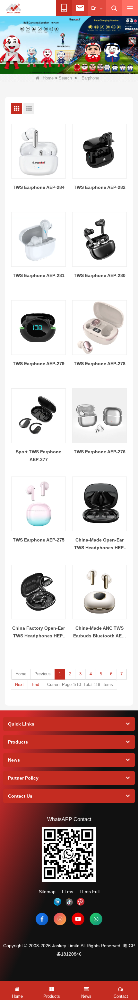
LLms (67, 891)
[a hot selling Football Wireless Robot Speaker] (69, 44)
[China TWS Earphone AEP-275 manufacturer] (38, 504)
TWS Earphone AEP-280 (99, 275)
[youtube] (78, 918)
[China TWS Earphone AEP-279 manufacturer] (38, 328)
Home (48, 78)
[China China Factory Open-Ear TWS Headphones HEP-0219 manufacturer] (38, 592)
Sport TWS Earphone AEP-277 (38, 455)
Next (19, 684)
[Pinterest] (80, 902)
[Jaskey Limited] (14, 8)
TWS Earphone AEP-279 (39, 363)
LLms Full (89, 891)
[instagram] (60, 918)
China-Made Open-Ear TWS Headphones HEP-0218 (99, 544)
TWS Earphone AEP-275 (39, 539)
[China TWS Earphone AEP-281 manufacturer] (38, 239)
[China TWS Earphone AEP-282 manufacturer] (99, 151)
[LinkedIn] (57, 902)
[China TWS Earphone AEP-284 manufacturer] (38, 151)
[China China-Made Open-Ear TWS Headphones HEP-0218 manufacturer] (99, 504)
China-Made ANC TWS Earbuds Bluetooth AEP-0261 (99, 632)
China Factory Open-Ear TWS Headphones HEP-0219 (38, 632)
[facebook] (42, 918)
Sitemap (47, 891)
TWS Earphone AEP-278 (99, 363)
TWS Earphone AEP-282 (99, 187)
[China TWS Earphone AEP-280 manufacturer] (99, 239)
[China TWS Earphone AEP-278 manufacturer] (99, 328)
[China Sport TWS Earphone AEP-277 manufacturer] (38, 416)
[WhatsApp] (96, 918)
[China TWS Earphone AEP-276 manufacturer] (99, 416)
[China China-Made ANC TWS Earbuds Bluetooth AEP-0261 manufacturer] (99, 592)
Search (65, 78)
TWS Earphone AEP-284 (39, 187)
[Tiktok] (69, 902)
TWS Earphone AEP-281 (39, 275)
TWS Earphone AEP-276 (99, 451)
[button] (38, 66)
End (35, 684)
